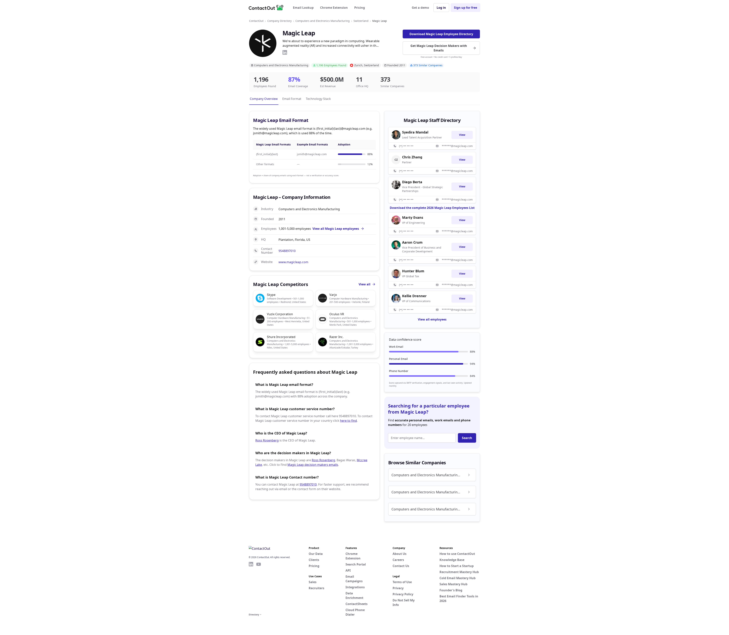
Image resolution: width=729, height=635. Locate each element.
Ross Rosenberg (267, 440)
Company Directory (279, 21)
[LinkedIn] (284, 52)
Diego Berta (412, 182)
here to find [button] (348, 421)
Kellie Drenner (414, 296)
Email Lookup (303, 8)
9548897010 (287, 251)
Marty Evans (412, 217)
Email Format (291, 99)
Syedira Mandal (415, 132)
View (462, 135)
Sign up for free (465, 8)
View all (364, 284)
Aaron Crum (412, 242)
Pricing (359, 8)
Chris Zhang (412, 157)
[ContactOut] (267, 7)
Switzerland (360, 21)
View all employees (432, 319)
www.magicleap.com (293, 262)
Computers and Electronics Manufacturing (322, 21)
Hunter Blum (413, 271)
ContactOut (256, 21)
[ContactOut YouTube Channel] (258, 587)
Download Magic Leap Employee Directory (441, 34)
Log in (441, 8)
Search (467, 438)
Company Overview (264, 99)
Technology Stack (318, 99)
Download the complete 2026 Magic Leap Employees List (432, 208)
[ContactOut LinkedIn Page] (251, 587)
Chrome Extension (334, 8)
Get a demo (420, 8)
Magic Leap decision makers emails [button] (312, 465)
